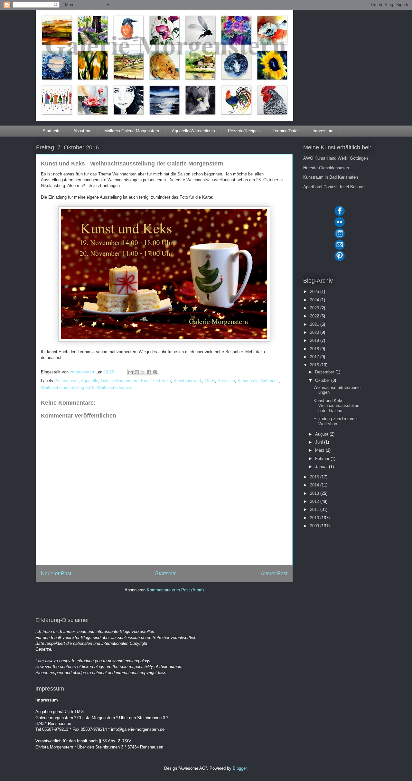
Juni (319, 442)
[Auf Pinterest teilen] (155, 372)
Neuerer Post (56, 573)
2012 (315, 501)
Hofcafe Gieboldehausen (326, 167)
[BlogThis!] (137, 372)
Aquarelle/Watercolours (193, 130)
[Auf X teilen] (143, 372)
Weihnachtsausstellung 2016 (67, 387)
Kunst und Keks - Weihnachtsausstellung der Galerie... (336, 405)
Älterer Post (274, 573)
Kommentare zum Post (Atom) (175, 590)
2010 (315, 517)
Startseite (51, 130)
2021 (315, 324)
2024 (315, 299)
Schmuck (270, 380)
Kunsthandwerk (187, 380)
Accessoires (67, 380)
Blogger (240, 768)
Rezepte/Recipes (244, 130)
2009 (315, 525)
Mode (210, 380)
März (320, 450)
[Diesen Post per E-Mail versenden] (130, 372)
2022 (315, 316)
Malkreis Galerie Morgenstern (131, 130)
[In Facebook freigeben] (149, 372)
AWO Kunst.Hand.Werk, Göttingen (335, 158)
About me (82, 130)
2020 (315, 332)
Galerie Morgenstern (119, 380)
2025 (315, 291)
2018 (315, 348)
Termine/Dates (286, 130)
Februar (323, 458)
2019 (315, 340)
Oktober (323, 380)
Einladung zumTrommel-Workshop (336, 421)
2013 (315, 493)
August (322, 434)
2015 (315, 477)
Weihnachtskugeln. (114, 387)
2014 (315, 485)
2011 (315, 509)
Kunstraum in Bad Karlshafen (330, 177)
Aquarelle (89, 380)
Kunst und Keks (156, 380)
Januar (322, 466)
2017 (315, 356)
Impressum (323, 130)
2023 (315, 308)
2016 (315, 364)
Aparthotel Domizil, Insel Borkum (334, 186)
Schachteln (248, 380)
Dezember (325, 372)
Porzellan (226, 380)
